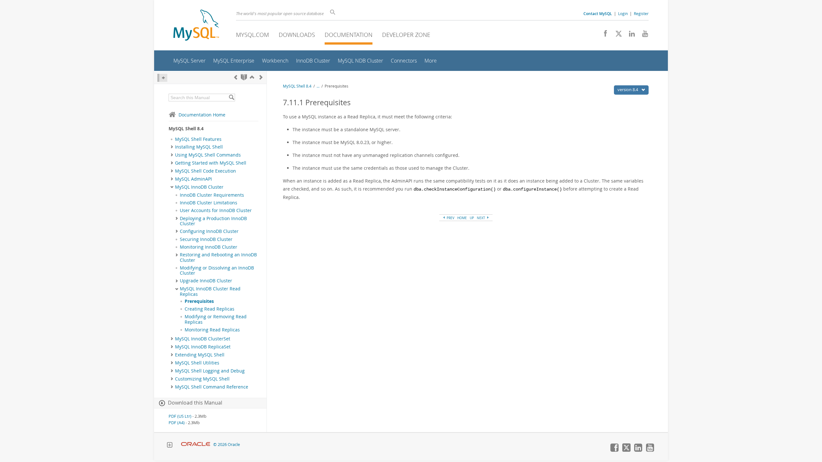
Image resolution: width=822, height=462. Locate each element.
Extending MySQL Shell (199, 355)
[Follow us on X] (616, 35)
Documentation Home (202, 115)
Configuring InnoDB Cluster (209, 231)
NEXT (481, 218)
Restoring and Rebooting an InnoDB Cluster (218, 257)
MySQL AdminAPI (193, 179)
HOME (462, 218)
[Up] (252, 77)
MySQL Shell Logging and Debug (210, 371)
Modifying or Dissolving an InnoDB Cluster (217, 270)
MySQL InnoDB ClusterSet (202, 339)
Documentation (348, 34)
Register (641, 13)
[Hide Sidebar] (162, 78)
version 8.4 (628, 89)
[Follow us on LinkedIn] (629, 35)
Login (623, 13)
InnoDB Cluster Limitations (208, 203)
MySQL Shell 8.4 (297, 86)
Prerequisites (199, 301)
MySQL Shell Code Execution (205, 171)
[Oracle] (195, 444)
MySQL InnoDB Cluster (199, 187)
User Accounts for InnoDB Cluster (216, 210)
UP (472, 218)
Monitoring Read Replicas (212, 330)
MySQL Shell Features (198, 139)
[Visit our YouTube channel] (643, 35)
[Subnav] (172, 147)
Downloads (297, 34)
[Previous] (236, 77)
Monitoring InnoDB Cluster (208, 247)
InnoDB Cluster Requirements (212, 195)
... (318, 86)
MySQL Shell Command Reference (211, 387)
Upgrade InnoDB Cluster (206, 281)
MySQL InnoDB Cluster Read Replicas (210, 291)
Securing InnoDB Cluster (206, 239)
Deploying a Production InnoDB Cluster (213, 221)
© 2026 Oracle (226, 444)
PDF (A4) (177, 422)
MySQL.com (252, 34)
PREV (450, 218)
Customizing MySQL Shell (202, 379)
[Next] (261, 77)
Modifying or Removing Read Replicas (216, 319)
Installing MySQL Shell (199, 147)
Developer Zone (406, 34)
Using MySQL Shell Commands (208, 155)
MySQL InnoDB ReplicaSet (203, 347)
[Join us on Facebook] (603, 35)
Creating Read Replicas (209, 309)
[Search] (231, 97)
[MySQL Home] (196, 26)
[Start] (244, 77)
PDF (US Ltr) (180, 416)
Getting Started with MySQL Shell (210, 163)
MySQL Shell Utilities (197, 363)
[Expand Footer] (169, 445)
